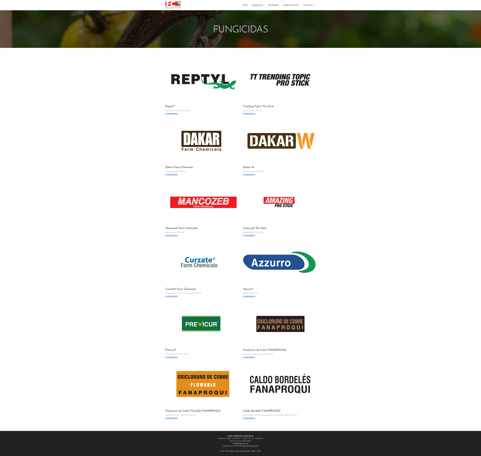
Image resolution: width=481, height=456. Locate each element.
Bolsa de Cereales (242, 451)
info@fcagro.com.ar (241, 443)
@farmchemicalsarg (250, 446)
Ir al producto (249, 235)
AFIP (259, 451)
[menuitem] (246, 5)
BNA (231, 451)
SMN (253, 451)
